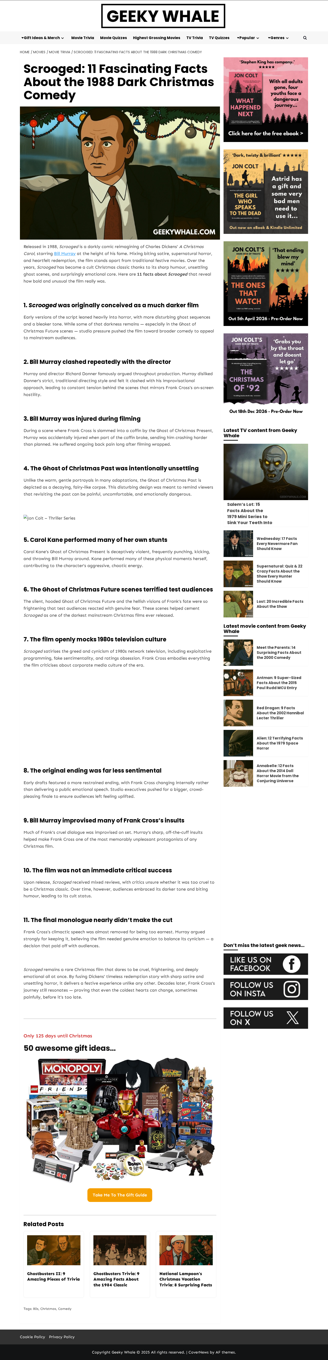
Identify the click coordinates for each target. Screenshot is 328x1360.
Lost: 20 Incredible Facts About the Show (280, 604)
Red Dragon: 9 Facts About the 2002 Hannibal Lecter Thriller (280, 713)
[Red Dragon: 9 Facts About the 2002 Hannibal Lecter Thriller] (238, 713)
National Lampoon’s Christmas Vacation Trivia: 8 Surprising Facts (185, 1282)
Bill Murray (65, 253)
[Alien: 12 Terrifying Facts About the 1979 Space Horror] (238, 743)
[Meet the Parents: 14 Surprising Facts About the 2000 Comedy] (238, 652)
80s (35, 1309)
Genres (277, 37)
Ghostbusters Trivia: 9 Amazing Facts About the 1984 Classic (116, 1279)
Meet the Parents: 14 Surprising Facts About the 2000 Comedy (279, 652)
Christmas (48, 1309)
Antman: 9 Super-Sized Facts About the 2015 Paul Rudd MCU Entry (279, 682)
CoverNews (198, 1352)
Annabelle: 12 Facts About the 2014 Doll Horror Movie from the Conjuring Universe (278, 773)
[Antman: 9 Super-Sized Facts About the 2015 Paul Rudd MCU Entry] (238, 682)
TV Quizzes (219, 37)
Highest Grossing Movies (156, 37)
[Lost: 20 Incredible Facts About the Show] (238, 604)
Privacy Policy (62, 1337)
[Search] (305, 38)
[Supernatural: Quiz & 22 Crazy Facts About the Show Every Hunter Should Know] (238, 574)
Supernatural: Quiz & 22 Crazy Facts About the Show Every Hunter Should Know (279, 574)
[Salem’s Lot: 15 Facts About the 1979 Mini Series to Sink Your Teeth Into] (266, 472)
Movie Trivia (82, 37)
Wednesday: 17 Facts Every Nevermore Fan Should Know (277, 543)
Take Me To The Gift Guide (120, 1195)
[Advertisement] (120, 718)
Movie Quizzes (113, 37)
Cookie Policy (32, 1337)
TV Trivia (194, 37)
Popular (247, 37)
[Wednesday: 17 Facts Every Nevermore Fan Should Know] (238, 543)
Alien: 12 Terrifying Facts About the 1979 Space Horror (280, 743)
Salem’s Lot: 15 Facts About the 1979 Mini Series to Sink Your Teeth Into (249, 513)
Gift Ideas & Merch (42, 37)
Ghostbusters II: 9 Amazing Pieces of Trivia (53, 1276)
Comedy (65, 1309)
